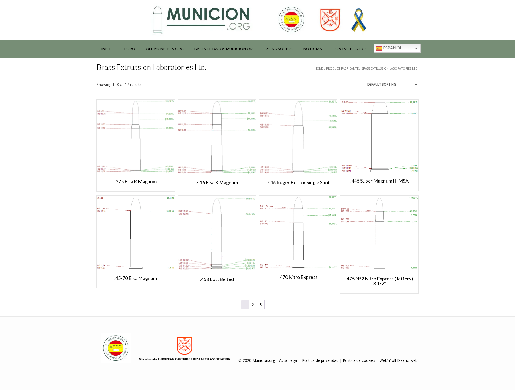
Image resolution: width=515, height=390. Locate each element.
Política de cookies (359, 360)
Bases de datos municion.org (224, 48)
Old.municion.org (165, 48)
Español (392, 47)
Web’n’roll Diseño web (399, 360)
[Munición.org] (257, 19)
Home (319, 68)
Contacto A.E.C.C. (351, 48)
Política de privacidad (320, 360)
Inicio (107, 48)
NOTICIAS (312, 48)
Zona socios (279, 48)
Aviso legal (288, 360)
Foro (129, 48)
